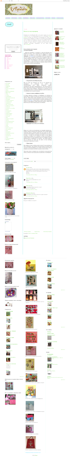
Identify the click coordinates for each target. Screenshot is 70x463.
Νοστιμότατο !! (50, 262)
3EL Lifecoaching (50, 354)
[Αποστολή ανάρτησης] (34, 161)
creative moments (50, 301)
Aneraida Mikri (7, 221)
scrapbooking (8, 86)
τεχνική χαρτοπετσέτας (10, 121)
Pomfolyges (49, 331)
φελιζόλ (7, 126)
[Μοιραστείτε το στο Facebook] (27, 158)
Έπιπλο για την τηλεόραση (31, 31)
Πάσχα (7, 89)
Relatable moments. (55, 364)
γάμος (7, 93)
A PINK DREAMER (9, 311)
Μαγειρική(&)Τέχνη (51, 283)
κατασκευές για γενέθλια (10, 108)
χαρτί (7, 130)
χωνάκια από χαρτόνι (10, 138)
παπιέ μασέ (8, 116)
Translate (12, 159)
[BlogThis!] (25, 158)
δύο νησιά (28, 167)
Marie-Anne (28, 185)
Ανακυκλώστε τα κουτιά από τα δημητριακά (62, 66)
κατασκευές (8, 106)
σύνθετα (31, 56)
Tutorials (20, 17)
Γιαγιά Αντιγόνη (50, 348)
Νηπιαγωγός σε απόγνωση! (11, 363)
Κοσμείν (50, 36)
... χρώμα (7, 61)
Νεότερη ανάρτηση (27, 231)
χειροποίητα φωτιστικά (10, 133)
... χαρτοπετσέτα (8, 66)
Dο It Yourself (48, 17)
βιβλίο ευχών (8, 92)
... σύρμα (7, 62)
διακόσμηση (8, 99)
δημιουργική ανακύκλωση (10, 97)
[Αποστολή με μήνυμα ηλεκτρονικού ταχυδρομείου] (24, 158)
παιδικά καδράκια (9, 113)
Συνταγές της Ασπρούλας (51, 269)
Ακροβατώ (49, 376)
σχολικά (7, 120)
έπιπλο (31, 100)
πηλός (7, 117)
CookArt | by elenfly (50, 277)
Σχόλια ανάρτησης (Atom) (32, 233)
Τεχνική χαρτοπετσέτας (40, 17)
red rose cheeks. (49, 363)
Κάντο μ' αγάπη (9, 317)
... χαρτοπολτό (8, 58)
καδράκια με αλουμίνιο (10, 105)
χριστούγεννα (8, 135)
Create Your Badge (7, 231)
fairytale (7, 370)
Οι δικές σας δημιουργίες (10, 88)
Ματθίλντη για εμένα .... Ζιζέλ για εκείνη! (57, 358)
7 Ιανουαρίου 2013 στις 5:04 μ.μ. (31, 174)
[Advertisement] (44, 24)
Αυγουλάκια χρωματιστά (62, 32)
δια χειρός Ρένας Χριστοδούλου (12, 344)
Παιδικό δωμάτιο (14, 17)
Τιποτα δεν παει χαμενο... (11, 357)
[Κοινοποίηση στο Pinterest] (28, 158)
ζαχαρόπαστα (8, 103)
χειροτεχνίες (8, 134)
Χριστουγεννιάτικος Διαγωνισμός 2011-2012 (62, 38)
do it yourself (8, 83)
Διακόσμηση (8, 17)
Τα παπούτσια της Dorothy (52, 341)
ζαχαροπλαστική (9, 101)
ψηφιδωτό (7, 139)
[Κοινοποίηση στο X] (26, 158)
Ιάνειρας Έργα (8, 324)
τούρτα (7, 123)
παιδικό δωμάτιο (9, 114)
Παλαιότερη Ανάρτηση (47, 231)
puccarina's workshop (51, 294)
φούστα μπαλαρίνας (9, 127)
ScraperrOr (49, 320)
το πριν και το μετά (9, 122)
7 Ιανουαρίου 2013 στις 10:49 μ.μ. (32, 182)
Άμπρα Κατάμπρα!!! (51, 335)
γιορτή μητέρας (8, 96)
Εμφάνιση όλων (22, 376)
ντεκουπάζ (8, 112)
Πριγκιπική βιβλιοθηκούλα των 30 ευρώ (62, 43)
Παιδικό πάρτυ (32, 17)
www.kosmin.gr (28, 44)
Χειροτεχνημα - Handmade (11, 331)
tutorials (7, 87)
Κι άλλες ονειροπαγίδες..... (62, 48)
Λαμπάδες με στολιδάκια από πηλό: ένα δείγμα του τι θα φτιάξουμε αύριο (60, 55)
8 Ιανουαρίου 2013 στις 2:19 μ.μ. (31, 195)
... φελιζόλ (7, 67)
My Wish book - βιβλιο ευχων (52, 307)
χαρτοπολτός (8, 131)
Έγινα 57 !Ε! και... (9, 350)
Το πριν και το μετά (60, 17)
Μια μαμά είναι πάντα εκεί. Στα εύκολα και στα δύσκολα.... (55, 378)
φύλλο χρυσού (8, 129)
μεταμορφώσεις (8, 110)
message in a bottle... (50, 333)
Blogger (36, 455)
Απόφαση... (53, 370)
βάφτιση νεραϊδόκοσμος (10, 91)
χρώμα (7, 137)
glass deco (7, 84)
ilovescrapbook (49, 314)
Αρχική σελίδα (37, 231)
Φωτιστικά (53, 17)
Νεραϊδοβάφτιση (25, 17)
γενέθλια (7, 95)
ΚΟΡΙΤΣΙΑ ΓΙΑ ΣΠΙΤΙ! (10, 337)
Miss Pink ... (49, 369)
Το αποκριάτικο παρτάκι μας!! (62, 60)
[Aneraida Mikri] (8, 230)
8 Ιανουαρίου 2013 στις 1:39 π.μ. (31, 189)
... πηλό (7, 57)
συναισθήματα (49, 355)
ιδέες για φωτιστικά (9, 104)
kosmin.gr (25, 37)
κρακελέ (7, 109)
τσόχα (7, 125)
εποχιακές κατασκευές (10, 100)
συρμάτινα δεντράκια (10, 118)
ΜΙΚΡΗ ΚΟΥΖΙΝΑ (50, 270)
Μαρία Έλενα (28, 178)
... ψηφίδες (7, 68)
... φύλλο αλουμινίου (9, 64)
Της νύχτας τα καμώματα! (52, 356)
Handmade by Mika (29, 193)
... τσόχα (7, 63)
